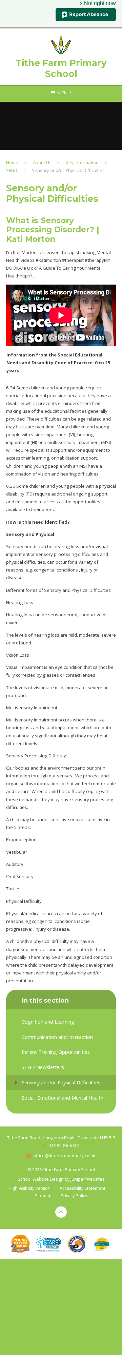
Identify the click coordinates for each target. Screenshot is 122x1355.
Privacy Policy (74, 1196)
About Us (42, 162)
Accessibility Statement (82, 1188)
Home (12, 162)
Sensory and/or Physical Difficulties (68, 170)
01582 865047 (63, 1145)
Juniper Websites (87, 1179)
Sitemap (43, 1196)
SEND (11, 170)
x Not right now (98, 3)
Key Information (82, 162)
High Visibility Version (29, 1188)
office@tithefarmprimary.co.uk (64, 1156)
